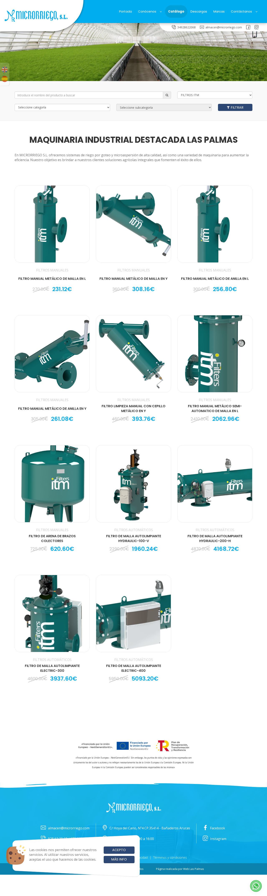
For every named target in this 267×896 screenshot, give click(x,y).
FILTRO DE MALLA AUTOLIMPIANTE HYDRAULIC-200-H (215, 538)
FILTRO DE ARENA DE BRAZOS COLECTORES (52, 538)
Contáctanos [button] (241, 11)
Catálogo (176, 11)
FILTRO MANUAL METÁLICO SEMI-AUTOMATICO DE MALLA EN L (215, 408)
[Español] (4, 79)
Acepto (119, 850)
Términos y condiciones (170, 857)
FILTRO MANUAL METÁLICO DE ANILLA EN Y (52, 408)
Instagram (218, 838)
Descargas (198, 11)
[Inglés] (4, 69)
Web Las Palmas (193, 869)
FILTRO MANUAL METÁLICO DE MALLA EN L (52, 278)
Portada (125, 11)
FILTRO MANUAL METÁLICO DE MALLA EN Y (133, 278)
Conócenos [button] (147, 11)
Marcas (219, 11)
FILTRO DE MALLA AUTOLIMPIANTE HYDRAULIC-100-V (133, 538)
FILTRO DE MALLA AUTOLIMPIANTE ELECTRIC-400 (133, 668)
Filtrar (237, 107)
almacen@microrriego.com (223, 27)
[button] (256, 886)
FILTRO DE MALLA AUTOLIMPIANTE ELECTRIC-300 (52, 668)
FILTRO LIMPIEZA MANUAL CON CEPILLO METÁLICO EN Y (133, 408)
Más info (119, 859)
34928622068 (186, 27)
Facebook (217, 828)
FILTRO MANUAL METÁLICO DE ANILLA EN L (215, 278)
